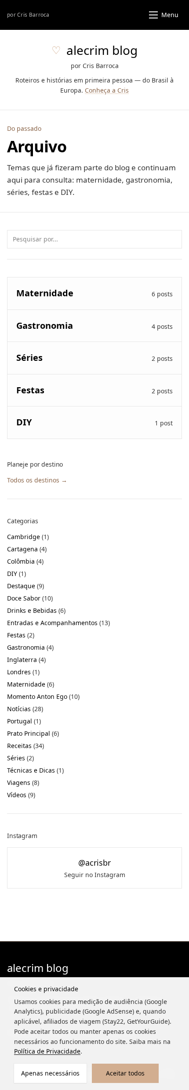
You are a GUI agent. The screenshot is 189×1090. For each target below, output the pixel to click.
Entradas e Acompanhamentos (58, 623)
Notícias (25, 709)
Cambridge (28, 536)
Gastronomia (30, 647)
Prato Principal (33, 733)
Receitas (25, 745)
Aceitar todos (125, 1073)
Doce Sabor (30, 598)
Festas (20, 635)
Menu (169, 15)
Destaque (25, 586)
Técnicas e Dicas (35, 770)
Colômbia (25, 561)
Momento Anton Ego (43, 696)
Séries (20, 758)
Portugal (24, 721)
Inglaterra (26, 659)
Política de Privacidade (47, 1051)
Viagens (23, 782)
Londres (23, 672)
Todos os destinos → (37, 480)
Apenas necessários (50, 1073)
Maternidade (30, 684)
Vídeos (21, 795)
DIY (16, 573)
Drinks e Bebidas (36, 610)
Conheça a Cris (107, 90)
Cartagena (27, 549)
